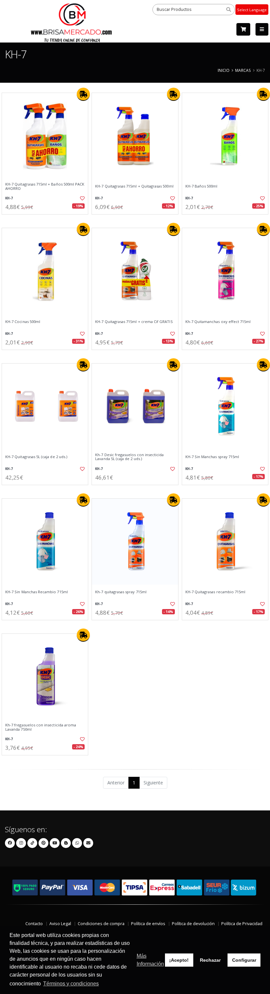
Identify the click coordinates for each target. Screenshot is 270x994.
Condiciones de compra (101, 923)
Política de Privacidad (241, 923)
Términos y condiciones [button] (71, 983)
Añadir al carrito (47, 220)
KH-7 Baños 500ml (201, 186)
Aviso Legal (60, 923)
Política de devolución (193, 923)
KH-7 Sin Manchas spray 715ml (212, 457)
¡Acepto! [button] (179, 960)
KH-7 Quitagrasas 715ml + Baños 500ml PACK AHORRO (44, 186)
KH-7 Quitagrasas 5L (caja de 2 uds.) (36, 457)
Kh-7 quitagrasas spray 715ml (121, 592)
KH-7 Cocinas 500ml (22, 322)
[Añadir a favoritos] (81, 198)
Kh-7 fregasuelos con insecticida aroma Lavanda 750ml (40, 727)
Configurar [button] (244, 960)
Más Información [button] (150, 960)
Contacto (34, 923)
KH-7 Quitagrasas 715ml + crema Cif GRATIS (134, 322)
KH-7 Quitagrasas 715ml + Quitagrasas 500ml (134, 186)
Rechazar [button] (210, 960)
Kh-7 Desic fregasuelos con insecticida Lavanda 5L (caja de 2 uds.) (129, 457)
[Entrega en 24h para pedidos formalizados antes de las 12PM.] (83, 94)
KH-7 (9, 198)
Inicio (224, 70)
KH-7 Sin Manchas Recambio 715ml (36, 592)
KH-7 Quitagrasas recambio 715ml (215, 592)
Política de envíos (148, 923)
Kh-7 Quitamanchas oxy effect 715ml (218, 322)
